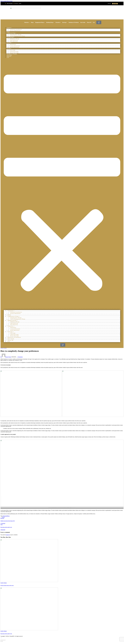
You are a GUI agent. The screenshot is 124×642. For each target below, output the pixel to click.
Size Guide (82, 22)
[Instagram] (115, 3)
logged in (8, 534)
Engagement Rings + (40, 22)
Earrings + (64, 22)
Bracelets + (58, 22)
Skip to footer (9, 1)
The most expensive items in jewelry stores (7, 585)
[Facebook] (113, 3)
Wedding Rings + (50, 22)
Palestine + (26, 22)
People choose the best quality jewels (6, 633)
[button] (62, 184)
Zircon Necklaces (15, 30)
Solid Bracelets (14, 47)
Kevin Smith (73, 507)
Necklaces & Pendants (74, 22)
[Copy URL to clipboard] (10, 517)
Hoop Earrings (14, 52)
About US (89, 22)
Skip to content (4, 1)
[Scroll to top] (1, 637)
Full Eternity (14, 41)
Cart (94, 22)
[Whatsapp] (117, 3)
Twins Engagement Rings (17, 36)
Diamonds (5, 515)
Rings (32, 22)
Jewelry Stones (4, 582)
